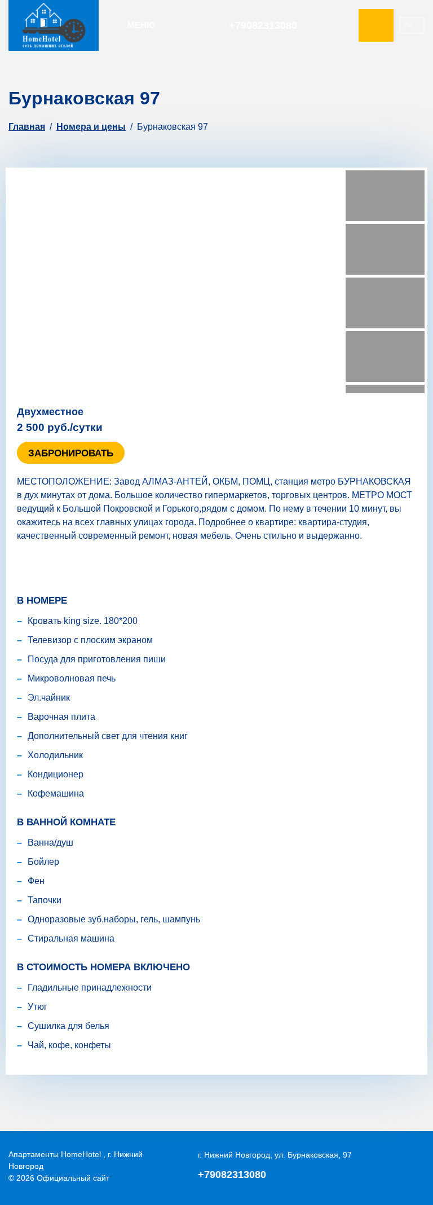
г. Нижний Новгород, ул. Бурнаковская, (275, 1154)
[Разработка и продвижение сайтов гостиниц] (395, 1166)
